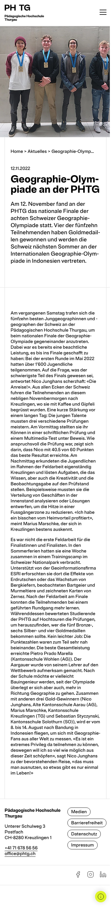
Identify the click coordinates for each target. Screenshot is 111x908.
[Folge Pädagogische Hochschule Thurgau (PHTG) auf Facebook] (78, 876)
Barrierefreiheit (87, 823)
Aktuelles (37, 151)
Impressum (82, 845)
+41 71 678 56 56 (21, 848)
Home (17, 151)
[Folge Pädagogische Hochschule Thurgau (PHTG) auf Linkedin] (103, 876)
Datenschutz (84, 834)
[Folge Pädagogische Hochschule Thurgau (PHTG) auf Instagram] (90, 876)
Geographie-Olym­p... (73, 151)
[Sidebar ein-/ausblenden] (100, 896)
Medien (79, 812)
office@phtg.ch (20, 853)
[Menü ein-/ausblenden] (103, 13)
